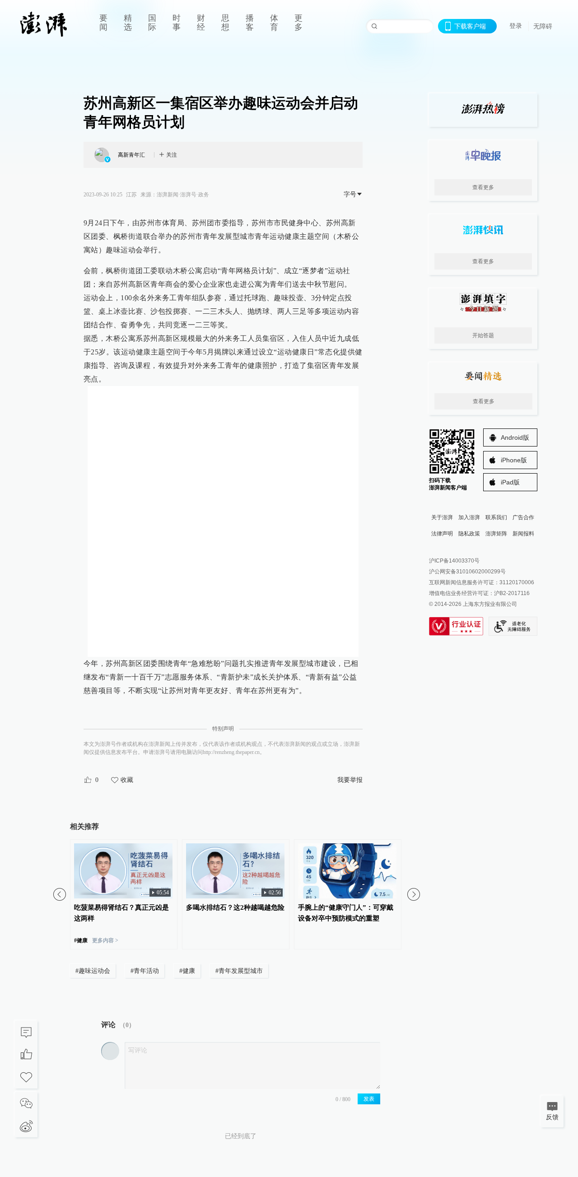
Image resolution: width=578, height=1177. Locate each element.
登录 (515, 25)
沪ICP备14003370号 (454, 561)
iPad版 (510, 482)
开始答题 (483, 335)
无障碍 (542, 26)
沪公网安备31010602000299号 (467, 571)
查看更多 (483, 187)
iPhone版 (514, 460)
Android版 (515, 437)
